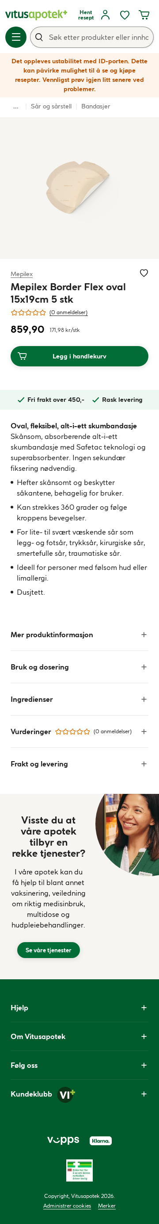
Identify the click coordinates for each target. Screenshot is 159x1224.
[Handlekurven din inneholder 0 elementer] (144, 15)
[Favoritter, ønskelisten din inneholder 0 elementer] (124, 15)
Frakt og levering (39, 763)
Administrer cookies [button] (67, 1205)
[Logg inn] (105, 15)
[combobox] (92, 37)
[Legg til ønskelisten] (144, 273)
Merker (107, 1205)
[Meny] (15, 37)
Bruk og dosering (40, 666)
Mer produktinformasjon (52, 634)
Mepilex (22, 273)
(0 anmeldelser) (68, 312)
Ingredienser (32, 699)
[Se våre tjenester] (48, 886)
